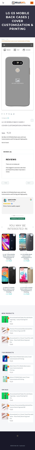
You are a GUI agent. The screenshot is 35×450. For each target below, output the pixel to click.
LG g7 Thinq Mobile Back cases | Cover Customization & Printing (9, 257)
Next (29, 183)
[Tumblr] (9, 114)
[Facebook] (2, 114)
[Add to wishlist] (14, 235)
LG (7, 39)
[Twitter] (4, 114)
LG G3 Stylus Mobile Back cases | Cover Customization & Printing (26, 290)
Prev (5, 183)
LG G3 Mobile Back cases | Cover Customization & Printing (26, 257)
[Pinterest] (6, 114)
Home (3, 39)
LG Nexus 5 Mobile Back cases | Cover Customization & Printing (9, 290)
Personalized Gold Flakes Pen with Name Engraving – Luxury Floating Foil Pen (21, 319)
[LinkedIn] (11, 114)
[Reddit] (13, 114)
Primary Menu (31, 3)
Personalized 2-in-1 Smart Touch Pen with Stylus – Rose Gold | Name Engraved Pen (21, 340)
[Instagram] (17, 436)
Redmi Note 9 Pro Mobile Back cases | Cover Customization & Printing (20, 368)
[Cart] (3, 3)
